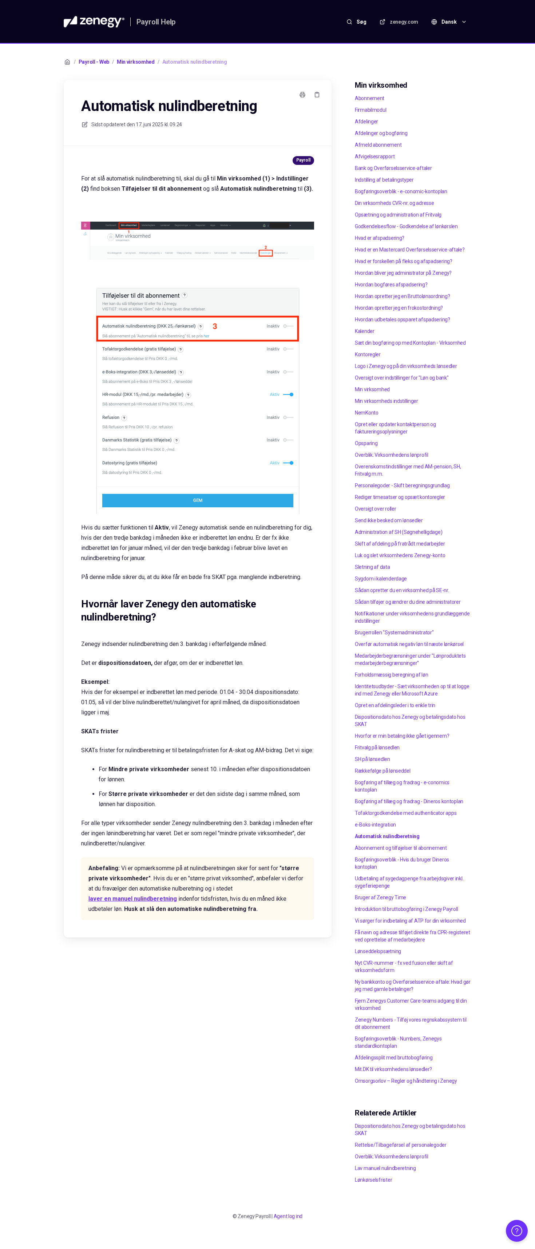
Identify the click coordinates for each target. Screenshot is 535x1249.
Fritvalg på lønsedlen (377, 747)
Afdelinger (366, 121)
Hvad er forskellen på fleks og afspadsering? (403, 261)
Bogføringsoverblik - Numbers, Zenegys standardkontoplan (398, 1042)
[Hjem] (94, 22)
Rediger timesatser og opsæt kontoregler (400, 497)
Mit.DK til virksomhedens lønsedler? (393, 1069)
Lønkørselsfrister (373, 1180)
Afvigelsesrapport (375, 156)
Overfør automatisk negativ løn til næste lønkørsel (409, 644)
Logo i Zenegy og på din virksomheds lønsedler (406, 366)
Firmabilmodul (370, 110)
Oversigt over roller (375, 509)
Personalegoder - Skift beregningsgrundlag (402, 485)
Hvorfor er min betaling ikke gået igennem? (402, 736)
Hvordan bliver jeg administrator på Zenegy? (403, 273)
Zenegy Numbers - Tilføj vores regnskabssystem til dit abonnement (410, 1023)
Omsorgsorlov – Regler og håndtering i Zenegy (406, 1081)
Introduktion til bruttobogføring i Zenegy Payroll (406, 909)
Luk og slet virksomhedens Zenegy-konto (400, 555)
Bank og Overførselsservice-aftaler (393, 168)
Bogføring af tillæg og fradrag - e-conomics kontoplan (402, 786)
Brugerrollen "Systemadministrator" (394, 632)
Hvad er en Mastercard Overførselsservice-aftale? (410, 250)
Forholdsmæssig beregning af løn (391, 675)
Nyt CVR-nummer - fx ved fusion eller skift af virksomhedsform (404, 966)
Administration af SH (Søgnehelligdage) (398, 532)
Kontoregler (368, 354)
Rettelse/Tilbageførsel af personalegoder (401, 1145)
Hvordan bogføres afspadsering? (391, 285)
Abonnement (369, 98)
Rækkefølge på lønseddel (383, 771)
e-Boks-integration (375, 825)
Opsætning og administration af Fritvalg (398, 215)
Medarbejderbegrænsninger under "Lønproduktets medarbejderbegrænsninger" (410, 659)
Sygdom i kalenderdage (381, 579)
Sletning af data (372, 567)
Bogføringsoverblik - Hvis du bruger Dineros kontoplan (402, 863)
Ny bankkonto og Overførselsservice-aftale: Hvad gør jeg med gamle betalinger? (413, 985)
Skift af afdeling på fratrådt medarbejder (400, 544)
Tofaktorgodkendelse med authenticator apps (405, 813)
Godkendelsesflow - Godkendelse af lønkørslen (406, 226)
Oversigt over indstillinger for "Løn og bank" (401, 378)
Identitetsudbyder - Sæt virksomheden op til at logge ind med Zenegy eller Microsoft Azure (412, 690)
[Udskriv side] (302, 94)
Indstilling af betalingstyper (384, 180)
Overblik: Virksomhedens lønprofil (391, 455)
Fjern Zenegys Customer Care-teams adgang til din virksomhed (411, 1004)
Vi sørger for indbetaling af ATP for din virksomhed (410, 921)
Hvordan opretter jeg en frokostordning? (399, 308)
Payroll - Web (94, 62)
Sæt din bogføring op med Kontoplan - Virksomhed (410, 343)
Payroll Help (156, 21)
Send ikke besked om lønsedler (389, 520)
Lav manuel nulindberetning (385, 1168)
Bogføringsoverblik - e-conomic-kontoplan (401, 191)
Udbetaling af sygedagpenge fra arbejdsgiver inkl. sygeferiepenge (409, 882)
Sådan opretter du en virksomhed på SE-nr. (402, 590)
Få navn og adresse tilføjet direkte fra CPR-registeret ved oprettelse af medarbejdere (412, 936)
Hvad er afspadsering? (379, 238)
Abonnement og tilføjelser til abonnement (401, 848)
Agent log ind (288, 1216)
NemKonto (367, 413)
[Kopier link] (317, 94)
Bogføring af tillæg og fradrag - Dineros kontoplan (409, 801)
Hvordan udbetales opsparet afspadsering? (402, 319)
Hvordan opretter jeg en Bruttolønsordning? (402, 296)
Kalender (364, 331)
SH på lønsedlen (372, 759)
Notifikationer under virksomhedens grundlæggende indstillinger (412, 617)
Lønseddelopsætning (378, 951)
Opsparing (366, 443)
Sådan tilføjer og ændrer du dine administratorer (408, 602)
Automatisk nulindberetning (194, 62)
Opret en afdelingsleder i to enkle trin (395, 705)
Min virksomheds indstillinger (386, 401)
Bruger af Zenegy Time (380, 897)
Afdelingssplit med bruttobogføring (393, 1057)
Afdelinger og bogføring (381, 133)
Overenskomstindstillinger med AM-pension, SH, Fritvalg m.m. (408, 470)
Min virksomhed (136, 62)
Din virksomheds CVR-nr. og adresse (394, 203)
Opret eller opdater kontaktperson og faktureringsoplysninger (395, 428)
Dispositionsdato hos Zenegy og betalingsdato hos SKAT (410, 720)
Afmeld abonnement (378, 145)
